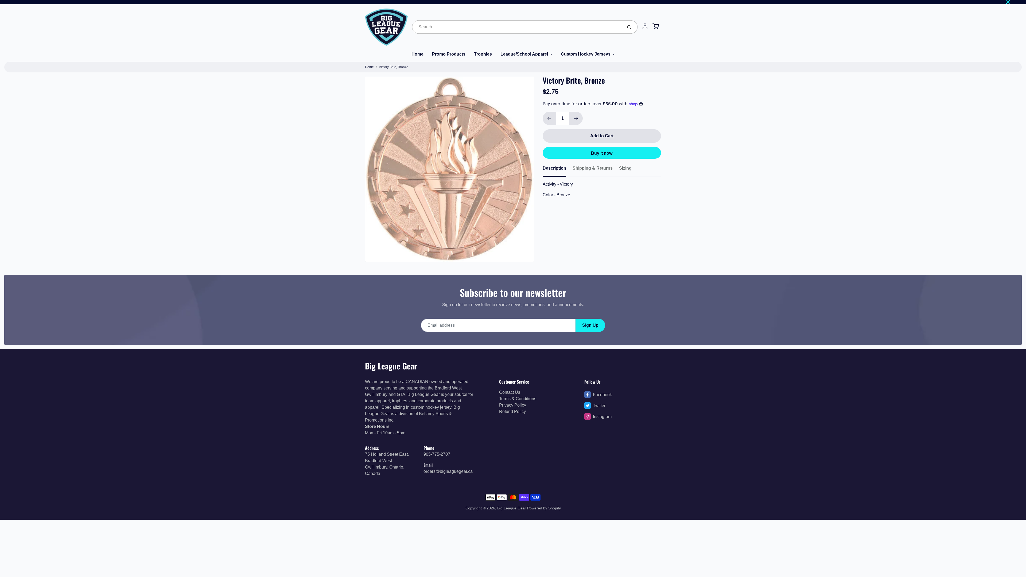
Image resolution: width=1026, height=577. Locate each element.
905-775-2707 (436, 454)
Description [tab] (554, 168)
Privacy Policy (512, 405)
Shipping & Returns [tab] (593, 168)
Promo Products (448, 54)
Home (417, 54)
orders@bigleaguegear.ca (448, 471)
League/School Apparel (524, 54)
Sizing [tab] (625, 168)
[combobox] (517, 27)
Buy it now (601, 153)
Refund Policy (512, 411)
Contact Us (509, 392)
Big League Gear (391, 366)
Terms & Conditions (517, 398)
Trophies (483, 54)
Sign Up (590, 325)
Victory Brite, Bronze (393, 67)
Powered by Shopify (544, 508)
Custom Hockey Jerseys (586, 54)
